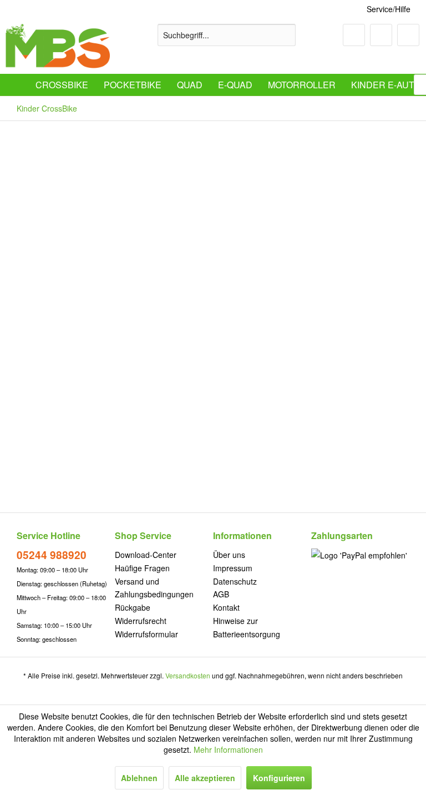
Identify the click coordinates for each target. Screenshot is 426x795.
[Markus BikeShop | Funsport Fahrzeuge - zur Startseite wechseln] (58, 46)
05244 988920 (52, 554)
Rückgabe (132, 607)
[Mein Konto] (381, 35)
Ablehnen (139, 777)
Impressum (232, 567)
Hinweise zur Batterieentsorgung (246, 627)
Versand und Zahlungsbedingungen (154, 588)
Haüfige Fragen (142, 567)
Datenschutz (235, 581)
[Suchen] (285, 35)
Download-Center (145, 554)
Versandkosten (187, 675)
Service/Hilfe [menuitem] (388, 8)
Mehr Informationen (228, 749)
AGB (221, 594)
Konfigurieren (279, 777)
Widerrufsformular (146, 634)
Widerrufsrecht (140, 620)
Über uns (229, 554)
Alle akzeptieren (205, 777)
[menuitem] (227, 35)
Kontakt (226, 607)
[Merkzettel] (354, 35)
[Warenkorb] (408, 35)
